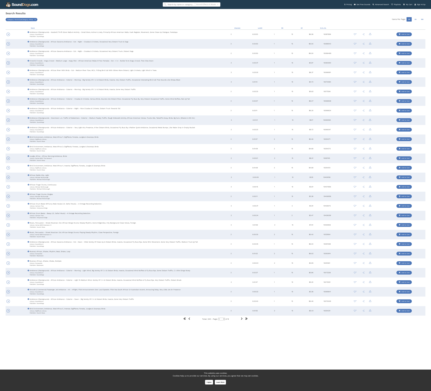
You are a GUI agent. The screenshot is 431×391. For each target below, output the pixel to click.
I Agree (209, 382)
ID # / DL (323, 28)
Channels (237, 28)
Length (260, 28)
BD (282, 28)
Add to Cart (405, 34)
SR (302, 28)
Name (33, 28)
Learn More (220, 382)
